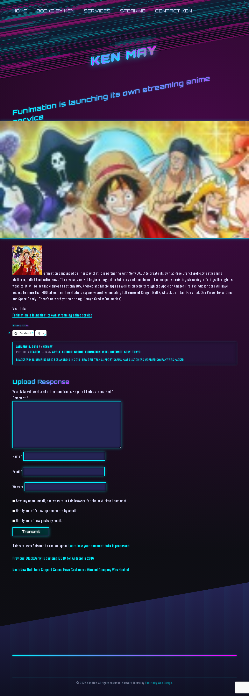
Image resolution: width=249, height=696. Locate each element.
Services (97, 10)
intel (105, 352)
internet (116, 352)
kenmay (48, 346)
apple (56, 352)
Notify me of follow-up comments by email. (46, 510)
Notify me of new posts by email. (39, 520)
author (67, 352)
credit (79, 352)
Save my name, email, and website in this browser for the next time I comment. (72, 500)
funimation (92, 352)
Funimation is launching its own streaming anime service (52, 314)
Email (17, 471)
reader (35, 352)
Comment (20, 397)
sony (127, 352)
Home (19, 10)
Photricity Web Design (158, 683)
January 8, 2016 (27, 346)
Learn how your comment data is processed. (99, 545)
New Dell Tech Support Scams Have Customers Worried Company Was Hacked (133, 360)
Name (17, 456)
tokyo (136, 352)
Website (18, 486)
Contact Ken (173, 10)
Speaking (133, 10)
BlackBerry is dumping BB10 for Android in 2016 (48, 360)
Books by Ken (56, 10)
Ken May (124, 56)
